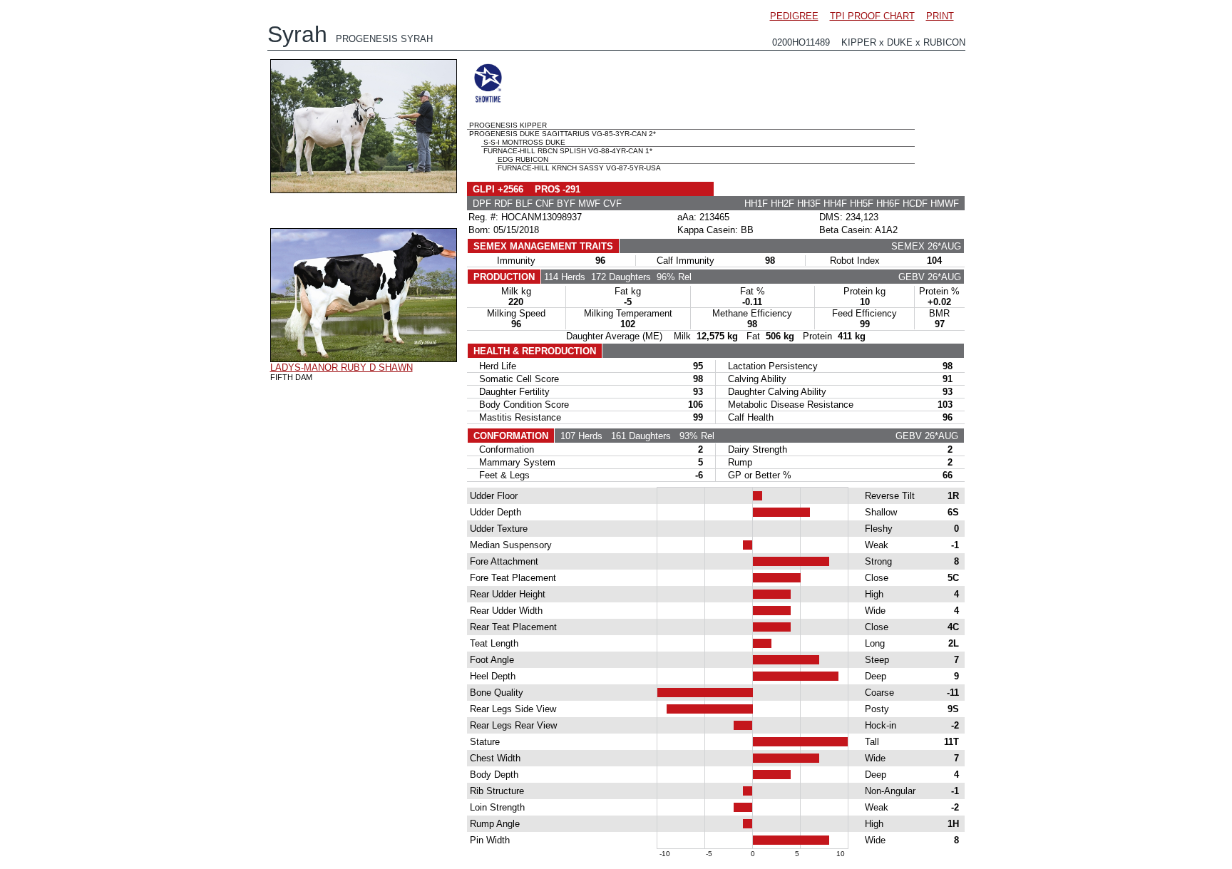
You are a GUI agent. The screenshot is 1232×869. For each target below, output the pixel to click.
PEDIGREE (794, 16)
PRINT (940, 16)
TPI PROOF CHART (872, 16)
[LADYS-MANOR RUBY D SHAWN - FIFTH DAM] (363, 358)
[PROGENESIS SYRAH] (363, 189)
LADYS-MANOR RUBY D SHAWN (341, 367)
